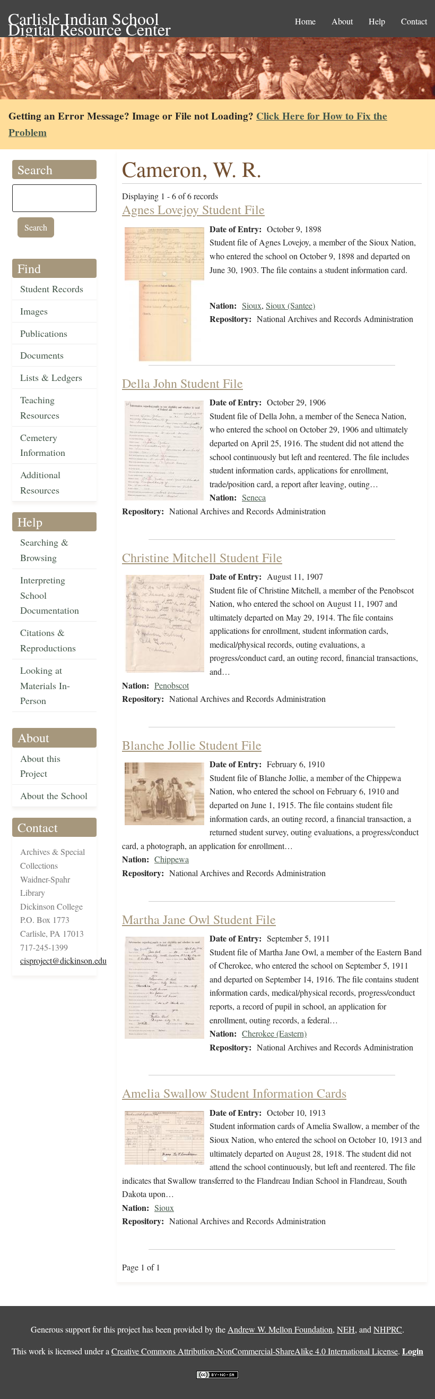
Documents (42, 355)
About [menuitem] (342, 21)
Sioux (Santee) (290, 305)
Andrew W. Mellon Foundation (280, 1329)
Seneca (254, 497)
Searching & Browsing (44, 550)
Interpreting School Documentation (49, 595)
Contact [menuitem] (414, 21)
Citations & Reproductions (48, 640)
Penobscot (171, 685)
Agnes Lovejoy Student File (193, 209)
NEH (346, 1329)
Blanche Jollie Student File (192, 744)
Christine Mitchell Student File (202, 557)
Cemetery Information (42, 445)
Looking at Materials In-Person (45, 685)
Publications (43, 333)
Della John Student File (182, 383)
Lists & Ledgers (51, 377)
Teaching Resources (39, 407)
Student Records (51, 288)
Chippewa (171, 858)
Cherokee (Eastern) (274, 1033)
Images (34, 310)
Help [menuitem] (377, 21)
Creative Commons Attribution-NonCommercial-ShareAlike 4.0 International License (254, 1350)
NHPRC (387, 1329)
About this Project (40, 766)
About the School (54, 795)
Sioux (252, 305)
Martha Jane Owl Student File (199, 919)
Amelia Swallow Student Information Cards (234, 1092)
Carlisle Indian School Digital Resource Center (89, 19)
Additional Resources (40, 482)
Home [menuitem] (305, 21)
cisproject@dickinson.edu (63, 960)
